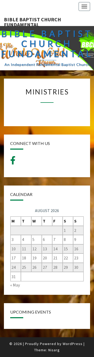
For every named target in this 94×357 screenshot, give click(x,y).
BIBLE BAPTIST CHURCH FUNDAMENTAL (32, 21)
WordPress (73, 343)
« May (15, 285)
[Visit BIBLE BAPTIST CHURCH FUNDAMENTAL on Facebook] (12, 161)
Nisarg (54, 350)
